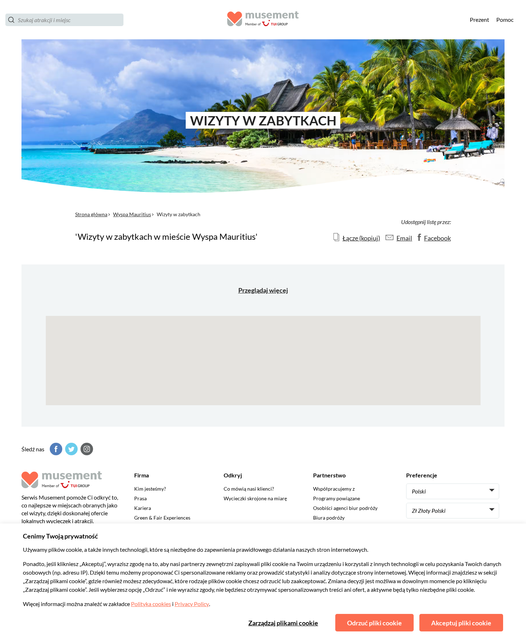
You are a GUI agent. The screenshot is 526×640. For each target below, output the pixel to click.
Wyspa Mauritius (132, 214)
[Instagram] (86, 449)
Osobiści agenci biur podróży (345, 508)
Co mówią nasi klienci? (249, 489)
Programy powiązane (336, 498)
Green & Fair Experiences (162, 518)
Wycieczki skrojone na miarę (255, 498)
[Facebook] (55, 449)
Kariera (142, 508)
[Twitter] (70, 449)
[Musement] (263, 19)
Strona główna (91, 214)
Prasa (140, 498)
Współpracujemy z (334, 489)
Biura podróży (329, 518)
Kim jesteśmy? (150, 489)
